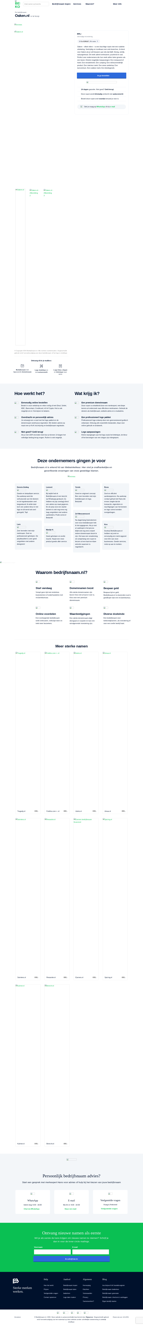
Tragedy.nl (21, 811)
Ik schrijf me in (71, 1259)
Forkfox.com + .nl (52, 811)
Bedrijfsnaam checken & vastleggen (115, 1297)
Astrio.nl (78, 811)
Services (77, 4)
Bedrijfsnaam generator (110, 1293)
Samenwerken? (88, 1301)
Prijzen (46, 1289)
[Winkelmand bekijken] (127, 4)
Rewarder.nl (51, 977)
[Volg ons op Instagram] (17, 1296)
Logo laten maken (69, 1297)
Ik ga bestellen (103, 75)
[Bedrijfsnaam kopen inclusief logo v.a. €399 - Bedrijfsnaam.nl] (17, 4)
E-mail (75, 1247)
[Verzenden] (47, 4)
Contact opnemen (50, 1297)
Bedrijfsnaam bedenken (110, 1289)
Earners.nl (79, 977)
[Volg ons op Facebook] (14, 1296)
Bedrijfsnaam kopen (61, 4)
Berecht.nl (50, 1144)
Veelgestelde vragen (51, 1293)
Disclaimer (17, 1317)
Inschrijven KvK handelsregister (113, 1285)
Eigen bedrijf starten (109, 1301)
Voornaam (38, 1247)
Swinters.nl (21, 977)
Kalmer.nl (21, 1144)
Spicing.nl (108, 977)
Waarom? (90, 4)
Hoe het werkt (49, 1285)
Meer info (117, 4)
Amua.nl (108, 811)
